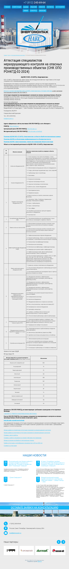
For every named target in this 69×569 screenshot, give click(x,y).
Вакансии (42, 10)
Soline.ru (40, 561)
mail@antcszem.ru (15, 533)
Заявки (25, 10)
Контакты (50, 7)
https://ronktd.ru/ (14, 126)
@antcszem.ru (9, 118)
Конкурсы (33, 10)
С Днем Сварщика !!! (15, 477)
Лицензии (34, 7)
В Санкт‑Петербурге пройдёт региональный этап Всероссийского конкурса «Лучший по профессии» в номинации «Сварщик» (53, 463)
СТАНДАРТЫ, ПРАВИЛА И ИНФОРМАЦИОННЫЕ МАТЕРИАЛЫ (20, 413)
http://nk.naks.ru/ (32, 129)
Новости (42, 7)
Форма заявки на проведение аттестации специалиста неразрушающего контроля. (27, 430)
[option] (11, 550)
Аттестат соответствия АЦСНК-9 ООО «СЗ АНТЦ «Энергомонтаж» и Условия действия (28, 91)
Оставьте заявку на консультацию (34, 507)
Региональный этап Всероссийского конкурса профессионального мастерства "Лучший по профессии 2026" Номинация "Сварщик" (20, 463)
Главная (7, 7)
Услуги (26, 7)
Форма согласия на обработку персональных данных (19, 440)
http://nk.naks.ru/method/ (35, 131)
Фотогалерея (60, 7)
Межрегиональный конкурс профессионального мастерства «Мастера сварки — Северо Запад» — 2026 (52, 480)
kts (4, 118)
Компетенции (16, 7)
